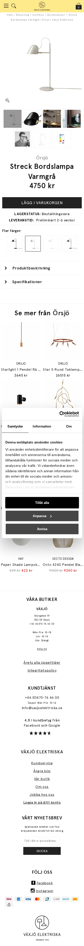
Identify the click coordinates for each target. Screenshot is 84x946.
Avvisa (42, 529)
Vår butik (42, 779)
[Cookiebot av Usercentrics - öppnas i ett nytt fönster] (60, 414)
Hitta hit (42, 649)
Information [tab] (42, 426)
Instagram (44, 891)
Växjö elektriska (42, 751)
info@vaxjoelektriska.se (42, 708)
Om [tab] (69, 426)
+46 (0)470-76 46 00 (41, 623)
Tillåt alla (42, 503)
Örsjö (42, 158)
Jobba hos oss (42, 794)
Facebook (32, 725)
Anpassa (39, 516)
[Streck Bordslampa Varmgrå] (13, 119)
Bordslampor (56, 14)
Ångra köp (41, 771)
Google (54, 725)
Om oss (42, 787)
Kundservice (42, 763)
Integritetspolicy (42, 670)
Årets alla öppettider (42, 662)
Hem (10, 14)
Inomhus (38, 14)
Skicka (42, 851)
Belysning (22, 14)
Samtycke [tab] (15, 426)
